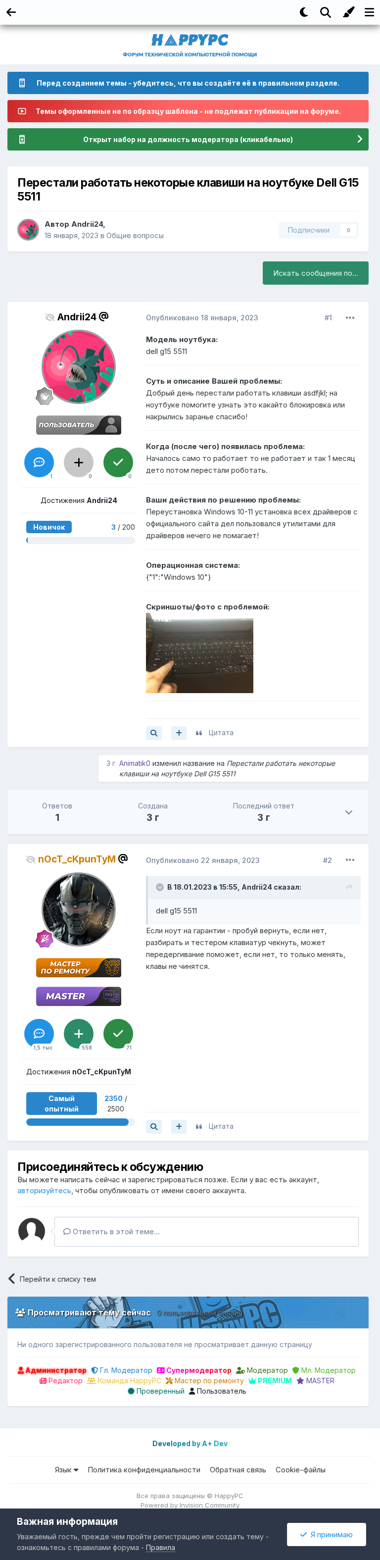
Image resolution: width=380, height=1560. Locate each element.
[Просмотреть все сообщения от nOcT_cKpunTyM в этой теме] (154, 1127)
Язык (64, 1469)
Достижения (79, 500)
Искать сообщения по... (315, 273)
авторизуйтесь (44, 1190)
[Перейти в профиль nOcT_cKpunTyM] (79, 909)
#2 (327, 860)
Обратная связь (238, 1469)
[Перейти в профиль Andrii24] (28, 230)
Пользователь (220, 1391)
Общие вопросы (135, 235)
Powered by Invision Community (190, 1505)
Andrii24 (87, 224)
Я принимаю (330, 1534)
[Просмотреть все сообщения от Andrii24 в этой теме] (154, 733)
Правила (160, 1547)
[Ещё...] (350, 318)
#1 (328, 317)
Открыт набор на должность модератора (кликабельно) (188, 139)
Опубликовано (202, 317)
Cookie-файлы (301, 1469)
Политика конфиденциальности (144, 1469)
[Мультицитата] (179, 733)
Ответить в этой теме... (115, 1231)
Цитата (221, 732)
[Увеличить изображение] (199, 652)
